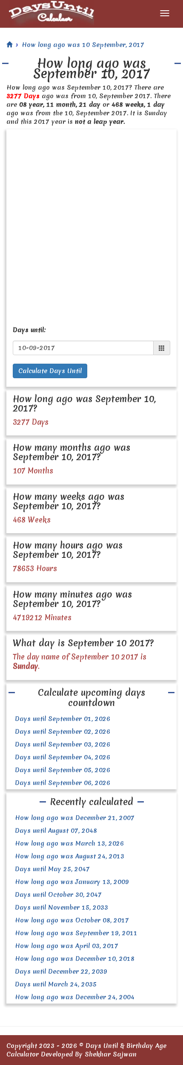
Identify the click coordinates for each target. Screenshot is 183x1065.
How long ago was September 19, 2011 (76, 933)
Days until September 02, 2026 (62, 731)
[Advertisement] (91, 225)
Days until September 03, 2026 (62, 744)
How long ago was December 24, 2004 (74, 997)
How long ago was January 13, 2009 (72, 882)
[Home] (9, 45)
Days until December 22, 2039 (61, 971)
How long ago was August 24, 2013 (69, 856)
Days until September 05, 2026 (62, 770)
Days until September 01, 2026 (62, 719)
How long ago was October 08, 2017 (72, 920)
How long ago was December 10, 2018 (74, 958)
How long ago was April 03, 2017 (66, 946)
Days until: (29, 330)
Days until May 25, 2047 (52, 869)
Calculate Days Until (50, 371)
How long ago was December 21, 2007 (74, 818)
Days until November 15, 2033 (61, 907)
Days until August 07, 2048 (56, 830)
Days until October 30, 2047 (58, 894)
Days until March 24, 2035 (56, 984)
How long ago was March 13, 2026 (69, 843)
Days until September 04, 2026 (62, 757)
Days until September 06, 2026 (62, 783)
